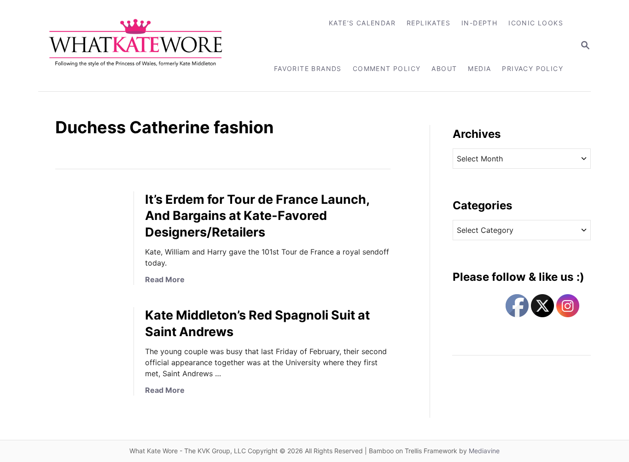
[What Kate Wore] (141, 45)
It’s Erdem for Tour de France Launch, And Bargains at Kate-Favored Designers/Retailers (257, 216)
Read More (165, 279)
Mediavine (484, 451)
